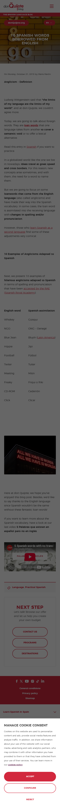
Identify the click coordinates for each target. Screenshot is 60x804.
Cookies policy (15, 765)
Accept (30, 777)
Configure (30, 788)
